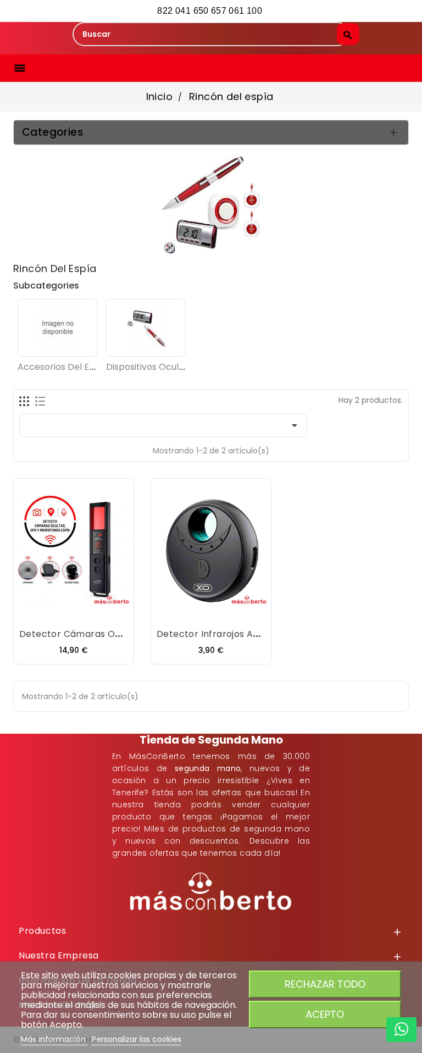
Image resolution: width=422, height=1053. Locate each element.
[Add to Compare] (85, 613)
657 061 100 (238, 10)
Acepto (325, 1014)
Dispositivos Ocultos (149, 367)
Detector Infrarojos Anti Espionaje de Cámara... (263, 634)
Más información (54, 1039)
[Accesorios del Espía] (57, 328)
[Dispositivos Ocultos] (146, 328)
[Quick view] (106, 613)
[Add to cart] (41, 613)
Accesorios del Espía (63, 367)
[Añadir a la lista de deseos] (63, 613)
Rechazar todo (325, 984)
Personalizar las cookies (136, 1039)
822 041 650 (182, 10)
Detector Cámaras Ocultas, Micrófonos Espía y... (128, 634)
